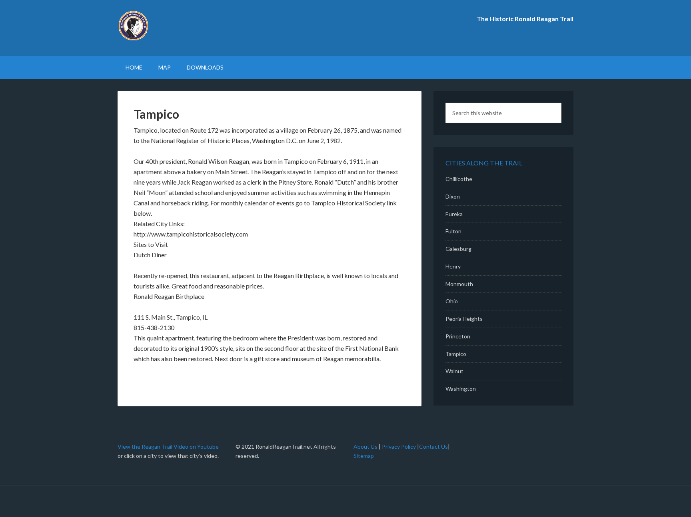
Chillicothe (458, 178)
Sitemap (363, 455)
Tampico (455, 353)
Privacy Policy (399, 446)
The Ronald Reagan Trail (186, 28)
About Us (366, 446)
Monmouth (459, 283)
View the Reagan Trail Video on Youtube (168, 446)
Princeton (457, 336)
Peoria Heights (464, 318)
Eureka (454, 214)
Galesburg (458, 248)
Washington (460, 388)
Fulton (453, 231)
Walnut (454, 371)
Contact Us (433, 446)
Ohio (451, 301)
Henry (453, 266)
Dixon (452, 196)
